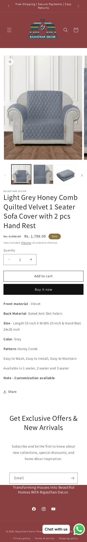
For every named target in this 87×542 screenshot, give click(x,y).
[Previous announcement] (8, 6)
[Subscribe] (72, 478)
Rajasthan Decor (25, 531)
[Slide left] (5, 175)
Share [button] (12, 392)
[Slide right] (82, 175)
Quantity (9, 250)
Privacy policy (22, 538)
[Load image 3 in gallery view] (65, 174)
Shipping (26, 242)
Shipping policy (68, 538)
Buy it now (43, 289)
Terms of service (44, 538)
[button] (9, 30)
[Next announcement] (78, 6)
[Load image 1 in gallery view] (21, 174)
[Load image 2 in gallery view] (43, 174)
